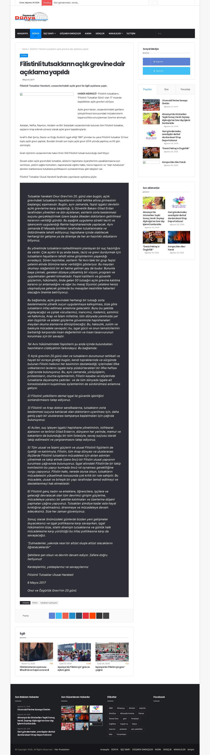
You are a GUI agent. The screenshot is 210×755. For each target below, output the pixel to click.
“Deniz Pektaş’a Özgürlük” (175, 148)
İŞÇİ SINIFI (49, 33)
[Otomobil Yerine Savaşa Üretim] (151, 105)
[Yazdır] (106, 616)
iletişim (131, 33)
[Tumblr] (79, 616)
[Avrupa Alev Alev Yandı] (151, 166)
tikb (110, 734)
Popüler (147, 89)
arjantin (142, 708)
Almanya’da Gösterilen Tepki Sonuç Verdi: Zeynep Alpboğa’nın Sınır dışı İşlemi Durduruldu (176, 119)
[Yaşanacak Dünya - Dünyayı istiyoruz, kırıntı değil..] (31, 17)
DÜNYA (35, 33)
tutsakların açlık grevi (48, 603)
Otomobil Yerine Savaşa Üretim (174, 102)
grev (125, 718)
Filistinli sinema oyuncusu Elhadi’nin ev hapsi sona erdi (34, 668)
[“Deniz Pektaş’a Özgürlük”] (151, 153)
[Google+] (65, 616)
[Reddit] (92, 616)
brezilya (112, 713)
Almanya (121, 708)
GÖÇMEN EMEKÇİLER (70, 33)
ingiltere (112, 724)
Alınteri (132, 708)
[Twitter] (174, 2)
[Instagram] (164, 2)
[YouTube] (169, 2)
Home (24, 49)
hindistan (135, 718)
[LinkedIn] (72, 616)
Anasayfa (22, 33)
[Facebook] (178, 2)
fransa (141, 713)
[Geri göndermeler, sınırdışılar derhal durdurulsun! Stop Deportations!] (151, 135)
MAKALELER (115, 33)
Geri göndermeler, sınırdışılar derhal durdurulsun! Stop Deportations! (87, 2)
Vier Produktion (61, 749)
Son (166, 89)
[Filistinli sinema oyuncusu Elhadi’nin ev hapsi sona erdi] (36, 652)
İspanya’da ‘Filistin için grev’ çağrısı (110, 668)
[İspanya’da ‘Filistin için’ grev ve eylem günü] (74, 652)
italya (134, 724)
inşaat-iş (124, 724)
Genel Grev (114, 718)
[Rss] (160, 2)
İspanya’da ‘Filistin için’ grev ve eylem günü (74, 668)
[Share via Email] (99, 616)
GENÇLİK (100, 33)
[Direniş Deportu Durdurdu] (96, 717)
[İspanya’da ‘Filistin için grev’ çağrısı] (112, 652)
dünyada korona (127, 713)
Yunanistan (121, 734)
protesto (123, 729)
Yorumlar (185, 89)
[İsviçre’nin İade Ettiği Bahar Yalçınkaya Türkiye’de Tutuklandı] (96, 726)
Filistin (35, 603)
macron (112, 729)
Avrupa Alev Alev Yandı (174, 162)
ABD (111, 708)
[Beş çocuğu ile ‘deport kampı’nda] (82, 726)
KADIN (88, 33)
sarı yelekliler (137, 729)
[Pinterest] (86, 616)
